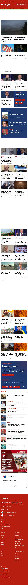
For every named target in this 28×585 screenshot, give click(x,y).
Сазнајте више (7, 374)
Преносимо (18, 547)
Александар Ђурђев (20, 545)
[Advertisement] (14, 15)
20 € (23, 100)
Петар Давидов (19, 539)
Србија (12, 8)
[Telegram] (7, 506)
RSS (2, 528)
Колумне (23, 8)
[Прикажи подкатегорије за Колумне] (26, 8)
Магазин (3, 539)
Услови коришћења (5, 526)
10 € (20, 100)
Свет (17, 8)
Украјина (17, 553)
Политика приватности (6, 524)
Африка (17, 558)
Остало (17, 560)
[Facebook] (1, 506)
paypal (17, 105)
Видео (2, 542)
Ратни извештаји (19, 551)
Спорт (2, 551)
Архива (2, 544)
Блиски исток (18, 556)
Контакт (25, 1)
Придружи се (22, 4)
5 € (16, 100)
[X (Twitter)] (5, 506)
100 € (20, 102)
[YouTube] (3, 506)
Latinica (20, 1)
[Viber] (10, 506)
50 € (17, 102)
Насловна (5, 8)
